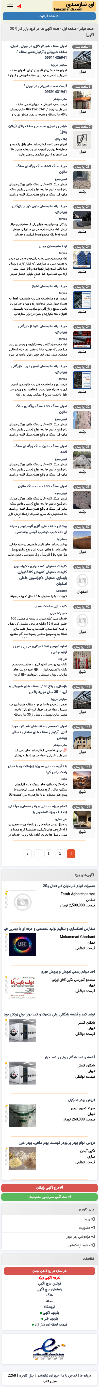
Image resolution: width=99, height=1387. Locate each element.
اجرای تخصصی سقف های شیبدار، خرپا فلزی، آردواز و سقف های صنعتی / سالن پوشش (39, 732)
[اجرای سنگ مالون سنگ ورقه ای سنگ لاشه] (82, 460)
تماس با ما (69, 1376)
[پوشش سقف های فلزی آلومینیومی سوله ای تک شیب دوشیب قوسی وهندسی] (82, 540)
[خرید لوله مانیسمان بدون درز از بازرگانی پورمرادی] (82, 219)
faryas (63, 219)
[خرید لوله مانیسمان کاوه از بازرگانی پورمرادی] (82, 339)
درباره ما (85, 1376)
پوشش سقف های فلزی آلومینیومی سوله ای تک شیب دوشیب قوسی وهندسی (38, 529)
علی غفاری (61, 819)
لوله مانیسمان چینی (53, 246)
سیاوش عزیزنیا (59, 65)
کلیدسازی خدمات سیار (51, 606)
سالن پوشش (60, 99)
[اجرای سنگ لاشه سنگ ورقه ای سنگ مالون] (82, 419)
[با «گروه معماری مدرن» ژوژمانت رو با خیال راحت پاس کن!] (82, 780)
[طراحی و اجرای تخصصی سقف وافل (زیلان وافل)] (82, 139)
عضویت (85, 1228)
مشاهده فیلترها (49, 16)
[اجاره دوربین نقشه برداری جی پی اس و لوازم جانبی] (82, 660)
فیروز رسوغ (61, 179)
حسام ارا (62, 539)
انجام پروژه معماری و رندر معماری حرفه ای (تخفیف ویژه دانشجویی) (37, 809)
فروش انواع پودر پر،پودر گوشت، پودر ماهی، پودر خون (57, 1143)
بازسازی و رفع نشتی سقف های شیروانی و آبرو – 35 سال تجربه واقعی (38, 689)
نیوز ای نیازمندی (48, 1376)
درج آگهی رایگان (47, 1188)
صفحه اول (69, 29)
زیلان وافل (61, 139)
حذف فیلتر (86, 29)
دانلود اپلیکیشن (80, 1245)
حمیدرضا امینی (58, 613)
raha (64, 779)
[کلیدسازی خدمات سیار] (82, 620)
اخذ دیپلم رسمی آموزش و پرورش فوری (68, 972)
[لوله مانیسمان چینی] (82, 259)
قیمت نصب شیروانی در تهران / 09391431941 (45, 89)
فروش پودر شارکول (81, 1100)
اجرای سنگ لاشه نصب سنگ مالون (42, 486)
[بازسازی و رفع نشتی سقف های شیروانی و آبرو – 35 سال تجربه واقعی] (82, 700)
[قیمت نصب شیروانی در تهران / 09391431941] (82, 99)
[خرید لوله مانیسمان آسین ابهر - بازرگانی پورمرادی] (82, 379)
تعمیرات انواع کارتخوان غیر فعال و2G (69, 886)
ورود (87, 1219)
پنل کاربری (26, 1376)
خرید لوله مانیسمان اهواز (49, 286)
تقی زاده (62, 659)
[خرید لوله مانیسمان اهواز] (82, 299)
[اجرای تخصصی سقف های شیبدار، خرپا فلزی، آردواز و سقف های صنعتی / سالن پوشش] (82, 740)
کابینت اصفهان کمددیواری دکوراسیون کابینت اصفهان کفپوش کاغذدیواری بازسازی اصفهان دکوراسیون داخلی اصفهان (40, 575)
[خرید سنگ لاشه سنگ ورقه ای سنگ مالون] (82, 179)
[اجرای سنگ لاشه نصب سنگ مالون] (82, 500)
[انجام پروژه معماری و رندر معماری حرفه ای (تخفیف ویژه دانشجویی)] (82, 820)
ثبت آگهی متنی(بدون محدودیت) (48, 1197)
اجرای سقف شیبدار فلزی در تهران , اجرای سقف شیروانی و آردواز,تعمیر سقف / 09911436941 (38, 52)
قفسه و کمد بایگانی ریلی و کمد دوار (70, 1057)
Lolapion (61, 591)
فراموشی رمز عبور (78, 1237)
